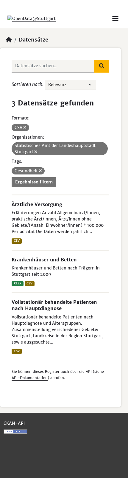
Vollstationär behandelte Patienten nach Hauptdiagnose (54, 305)
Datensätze (33, 39)
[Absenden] (101, 66)
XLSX (17, 283)
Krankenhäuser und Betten (44, 260)
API (89, 371)
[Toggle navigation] (115, 19)
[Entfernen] (25, 127)
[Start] (9, 39)
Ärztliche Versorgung (37, 204)
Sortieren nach (27, 84)
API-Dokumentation (30, 378)
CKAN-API (14, 423)
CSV (17, 241)
